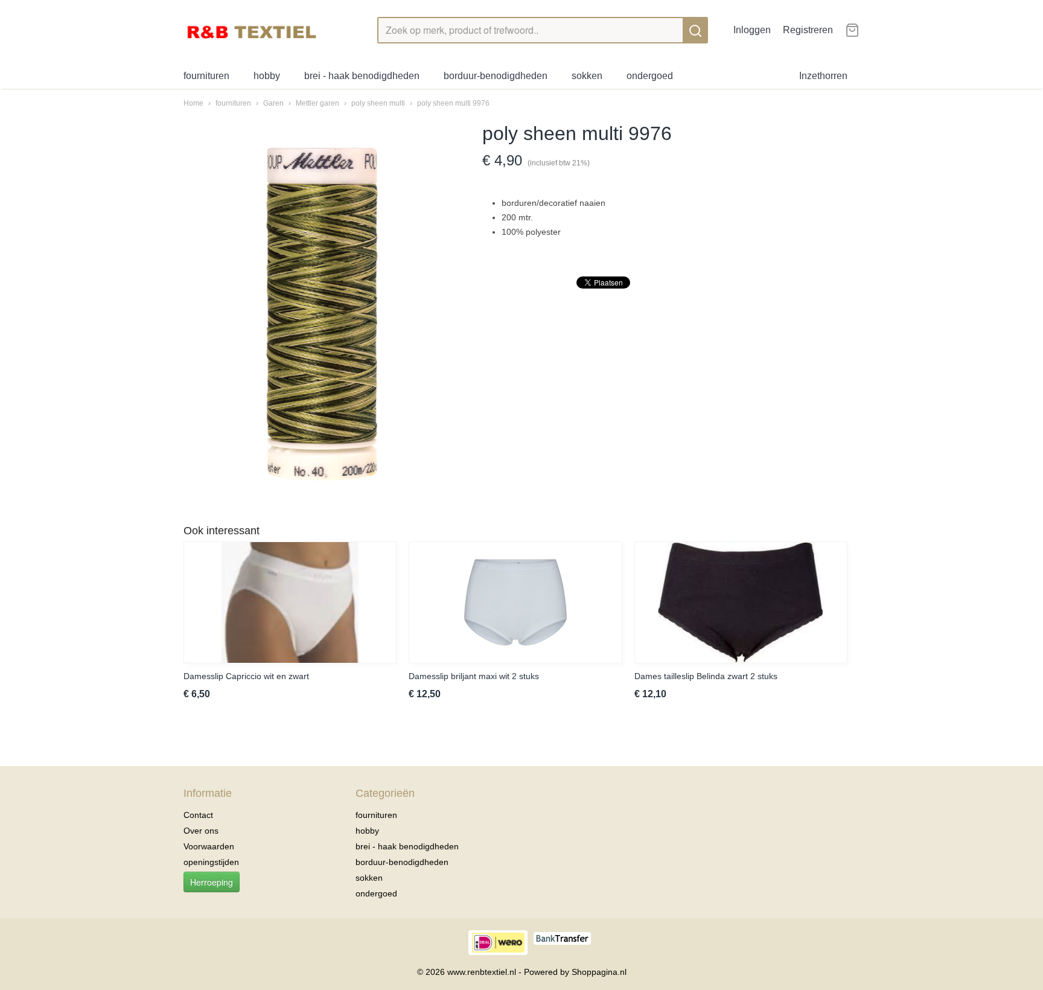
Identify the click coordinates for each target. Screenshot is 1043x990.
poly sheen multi (379, 103)
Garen (273, 103)
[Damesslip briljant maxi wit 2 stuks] (515, 602)
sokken (587, 76)
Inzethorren (823, 76)
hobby (267, 76)
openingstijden (211, 862)
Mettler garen (317, 103)
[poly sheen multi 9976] (320, 314)
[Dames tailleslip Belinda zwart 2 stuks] (741, 602)
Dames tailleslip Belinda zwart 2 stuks (705, 676)
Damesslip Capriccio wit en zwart (246, 676)
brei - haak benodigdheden (361, 76)
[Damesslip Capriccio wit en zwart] (290, 602)
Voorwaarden (208, 846)
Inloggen (752, 30)
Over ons (200, 830)
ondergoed (650, 76)
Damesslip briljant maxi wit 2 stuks (474, 676)
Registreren (808, 30)
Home (193, 103)
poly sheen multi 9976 (453, 103)
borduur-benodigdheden (495, 76)
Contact (198, 815)
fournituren (206, 76)
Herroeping (211, 882)
